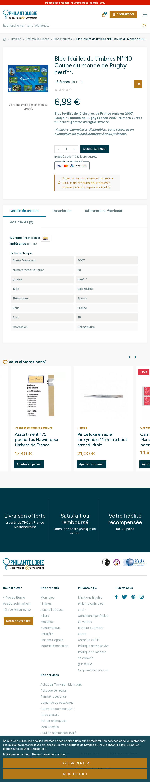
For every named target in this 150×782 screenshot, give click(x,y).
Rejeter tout (75, 774)
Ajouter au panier (94, 149)
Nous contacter (18, 621)
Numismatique (50, 628)
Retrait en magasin (53, 721)
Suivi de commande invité (58, 733)
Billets (44, 616)
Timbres (46, 603)
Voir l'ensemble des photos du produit (28, 106)
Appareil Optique (52, 609)
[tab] (24, 211)
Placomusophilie (51, 640)
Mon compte (49, 727)
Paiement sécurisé (53, 696)
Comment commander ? (57, 709)
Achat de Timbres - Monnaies (61, 684)
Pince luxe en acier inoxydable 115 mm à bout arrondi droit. (102, 439)
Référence (18, 243)
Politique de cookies (16, 754)
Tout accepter (75, 763)
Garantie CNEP (88, 640)
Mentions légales (90, 597)
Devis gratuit (49, 715)
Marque (16, 238)
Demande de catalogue (57, 702)
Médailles (47, 622)
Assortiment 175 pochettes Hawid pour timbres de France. (37, 439)
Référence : (62, 82)
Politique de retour (53, 690)
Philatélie (46, 634)
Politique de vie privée (93, 646)
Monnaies (47, 597)
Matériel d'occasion (54, 646)
